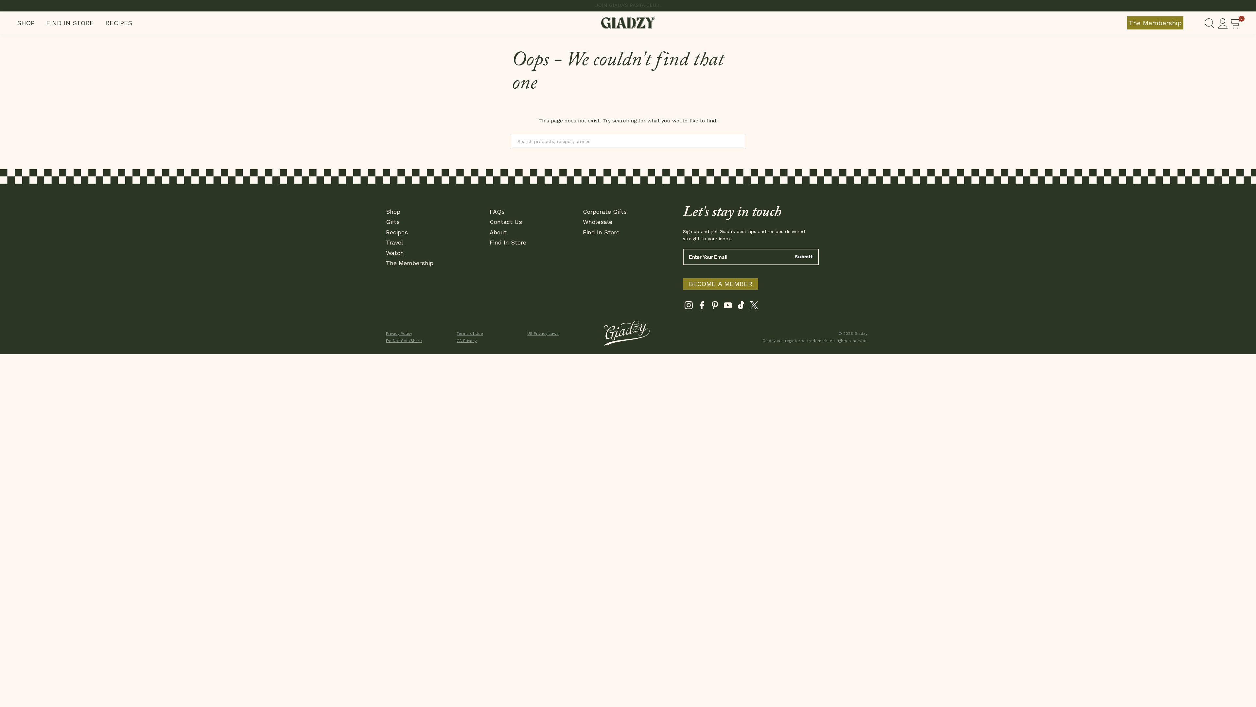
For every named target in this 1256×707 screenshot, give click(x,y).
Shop (26, 23)
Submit (804, 256)
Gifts (393, 221)
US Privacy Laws (543, 333)
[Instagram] (688, 307)
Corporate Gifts (605, 211)
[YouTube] (728, 307)
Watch (395, 252)
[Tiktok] (741, 307)
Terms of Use (470, 333)
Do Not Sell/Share (404, 340)
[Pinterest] (715, 307)
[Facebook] (701, 307)
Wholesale (597, 221)
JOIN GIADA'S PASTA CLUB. (628, 5)
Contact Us (506, 221)
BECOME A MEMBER (720, 284)
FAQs (497, 211)
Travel (394, 242)
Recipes (118, 23)
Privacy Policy (399, 333)
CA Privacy (467, 340)
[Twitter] (754, 307)
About (498, 232)
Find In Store (70, 23)
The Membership (1155, 23)
